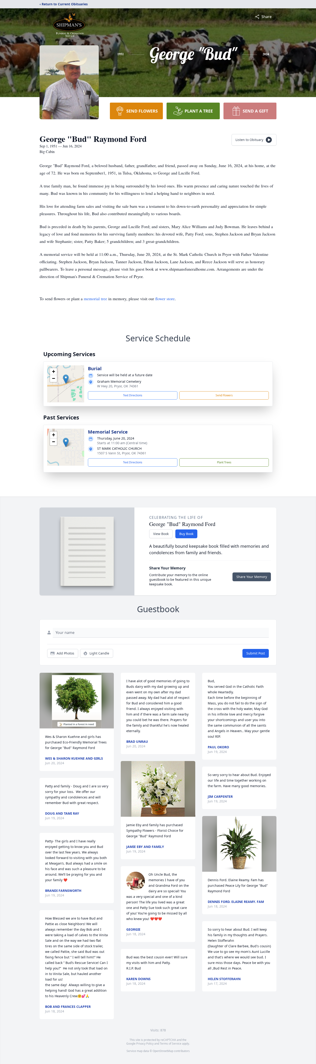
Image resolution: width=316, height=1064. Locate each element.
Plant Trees (224, 462)
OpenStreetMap (163, 1051)
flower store (165, 298)
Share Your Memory (251, 577)
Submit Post (255, 653)
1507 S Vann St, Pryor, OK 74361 (121, 453)
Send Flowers (224, 395)
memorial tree (95, 298)
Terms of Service (170, 1044)
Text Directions (132, 395)
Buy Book (186, 534)
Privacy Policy (145, 1044)
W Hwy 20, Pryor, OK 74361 (117, 386)
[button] (66, 379)
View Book (161, 534)
